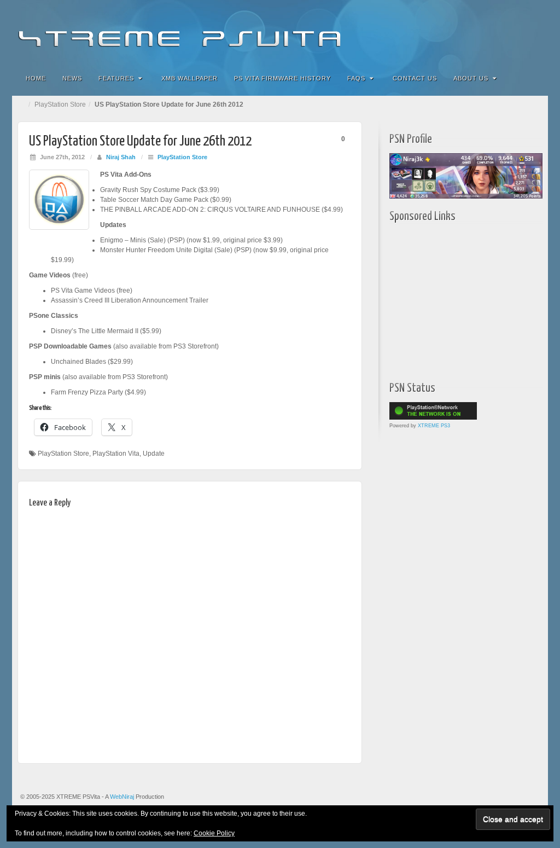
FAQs (356, 78)
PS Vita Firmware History (282, 78)
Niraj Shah (121, 157)
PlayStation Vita (115, 453)
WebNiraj (122, 796)
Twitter (503, 31)
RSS (532, 31)
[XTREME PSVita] (280, 31)
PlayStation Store (60, 104)
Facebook (458, 31)
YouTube (517, 31)
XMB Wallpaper (189, 78)
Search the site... (532, 78)
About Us (470, 78)
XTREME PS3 (434, 425)
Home (36, 78)
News (72, 78)
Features (116, 78)
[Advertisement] (457, 299)
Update (154, 453)
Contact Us (415, 78)
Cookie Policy (214, 833)
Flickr (473, 31)
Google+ (488, 31)
